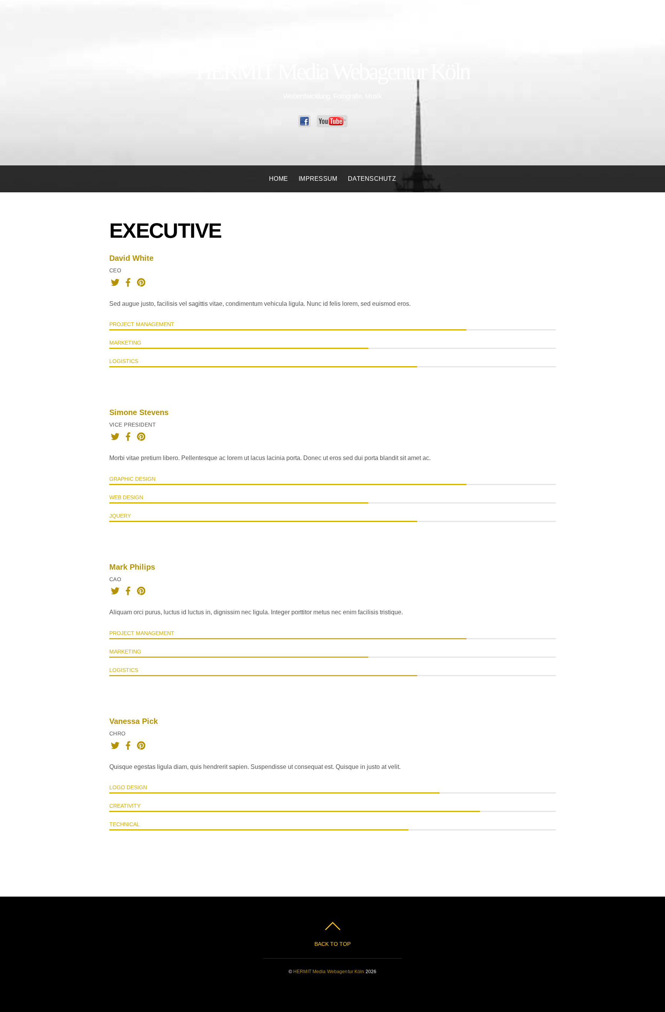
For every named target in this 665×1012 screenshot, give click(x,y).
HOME (278, 178)
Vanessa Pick (133, 721)
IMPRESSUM (318, 178)
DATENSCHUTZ (372, 178)
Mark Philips (132, 567)
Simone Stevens (139, 412)
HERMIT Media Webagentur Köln (328, 971)
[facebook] (306, 121)
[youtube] (334, 121)
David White (131, 258)
